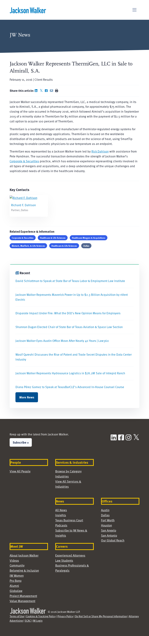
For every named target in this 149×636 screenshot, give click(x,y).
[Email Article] (52, 90)
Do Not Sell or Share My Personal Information (101, 616)
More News (26, 397)
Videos (14, 560)
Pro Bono (15, 580)
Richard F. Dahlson (23, 205)
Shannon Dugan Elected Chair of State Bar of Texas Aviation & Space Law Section (69, 327)
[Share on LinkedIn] (37, 90)
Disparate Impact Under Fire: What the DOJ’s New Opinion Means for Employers (67, 313)
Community (17, 565)
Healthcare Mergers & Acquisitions (88, 237)
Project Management (23, 596)
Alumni (14, 585)
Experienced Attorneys (70, 555)
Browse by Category (68, 471)
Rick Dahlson (100, 151)
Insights (60, 515)
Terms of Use (17, 616)
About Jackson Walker (24, 555)
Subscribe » (21, 442)
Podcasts (61, 525)
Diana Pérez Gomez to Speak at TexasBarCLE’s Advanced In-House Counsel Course (69, 387)
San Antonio (109, 535)
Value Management (22, 601)
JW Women (17, 575)
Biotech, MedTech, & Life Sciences (28, 245)
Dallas (86, 245)
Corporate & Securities (24, 161)
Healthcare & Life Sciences (52, 237)
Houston (106, 525)
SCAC (28, 621)
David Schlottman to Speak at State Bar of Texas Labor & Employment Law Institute (70, 281)
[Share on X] (42, 90)
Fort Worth (108, 520)
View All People (20, 471)
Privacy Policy (65, 616)
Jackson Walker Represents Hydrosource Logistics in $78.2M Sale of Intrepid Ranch (70, 373)
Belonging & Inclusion (24, 570)
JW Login (38, 621)
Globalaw (16, 590)
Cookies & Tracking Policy (41, 616)
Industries (62, 476)
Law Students (64, 560)
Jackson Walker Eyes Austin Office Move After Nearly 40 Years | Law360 (62, 340)
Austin (105, 510)
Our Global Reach (112, 540)
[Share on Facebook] (47, 90)
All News (61, 510)
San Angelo (108, 530)
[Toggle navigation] (135, 9)
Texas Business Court (69, 520)
